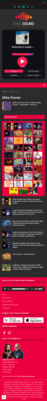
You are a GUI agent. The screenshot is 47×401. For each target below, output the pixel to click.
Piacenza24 (6, 308)
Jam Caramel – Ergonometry (24, 254)
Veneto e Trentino (33, 75)
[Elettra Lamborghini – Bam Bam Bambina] (8, 184)
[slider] (20, 288)
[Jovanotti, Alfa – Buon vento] (37, 176)
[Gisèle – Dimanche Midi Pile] (37, 140)
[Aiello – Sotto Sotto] (37, 184)
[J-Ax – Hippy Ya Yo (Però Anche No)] (28, 169)
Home (4, 294)
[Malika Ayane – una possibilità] (28, 162)
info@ (9, 369)
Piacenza (14, 71)
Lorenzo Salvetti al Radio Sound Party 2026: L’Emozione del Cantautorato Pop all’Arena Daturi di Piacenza (28, 212)
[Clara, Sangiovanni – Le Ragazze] (18, 176)
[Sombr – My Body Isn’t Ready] (28, 140)
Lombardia (13, 75)
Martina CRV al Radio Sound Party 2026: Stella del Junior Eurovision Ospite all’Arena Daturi (28, 223)
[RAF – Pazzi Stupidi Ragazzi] (37, 162)
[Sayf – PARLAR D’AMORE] (18, 147)
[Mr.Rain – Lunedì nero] (8, 176)
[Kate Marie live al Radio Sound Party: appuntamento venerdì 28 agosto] (28, 147)
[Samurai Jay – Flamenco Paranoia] (28, 176)
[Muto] (36, 289)
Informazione (6, 298)
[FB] (15, 7)
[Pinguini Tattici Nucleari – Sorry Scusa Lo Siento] (28, 184)
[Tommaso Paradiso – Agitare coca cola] (18, 140)
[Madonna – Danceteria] (8, 140)
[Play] (5, 289)
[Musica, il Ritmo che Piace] (6, 106)
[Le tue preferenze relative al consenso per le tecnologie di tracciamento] (4, 397)
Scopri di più (6, 372)
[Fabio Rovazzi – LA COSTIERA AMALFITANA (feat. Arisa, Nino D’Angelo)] (8, 147)
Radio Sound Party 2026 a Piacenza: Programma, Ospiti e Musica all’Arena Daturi (27, 201)
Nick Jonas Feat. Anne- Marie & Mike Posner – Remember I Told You (27, 104)
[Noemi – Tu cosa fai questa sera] (18, 169)
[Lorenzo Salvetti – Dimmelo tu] (8, 155)
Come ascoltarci (7, 301)
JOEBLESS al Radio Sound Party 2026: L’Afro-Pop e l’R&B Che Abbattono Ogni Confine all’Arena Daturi (28, 267)
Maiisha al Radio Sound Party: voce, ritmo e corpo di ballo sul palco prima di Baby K (28, 245)
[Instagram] (19, 7)
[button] (44, 2)
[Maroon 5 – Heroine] (13, 191)
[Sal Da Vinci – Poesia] (8, 169)
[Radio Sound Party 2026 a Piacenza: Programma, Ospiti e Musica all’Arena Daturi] (8, 126)
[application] (23, 289)
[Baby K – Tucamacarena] (18, 162)
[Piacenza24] (32, 7)
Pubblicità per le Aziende (10, 305)
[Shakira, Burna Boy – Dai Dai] (18, 184)
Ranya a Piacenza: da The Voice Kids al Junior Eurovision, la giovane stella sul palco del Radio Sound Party (28, 234)
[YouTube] (23, 7)
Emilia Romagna (33, 71)
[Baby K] (37, 155)
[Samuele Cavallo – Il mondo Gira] (18, 155)
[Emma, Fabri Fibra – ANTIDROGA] (37, 133)
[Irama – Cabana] (37, 169)
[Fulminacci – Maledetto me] (23, 191)
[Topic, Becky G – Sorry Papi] (33, 191)
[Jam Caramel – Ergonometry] (18, 133)
